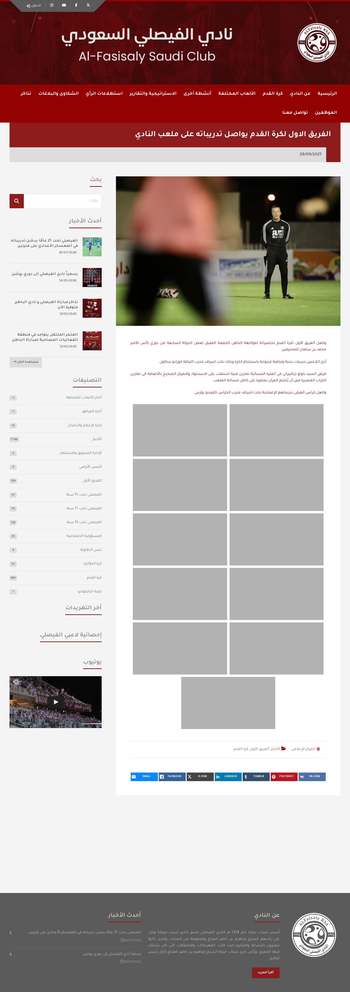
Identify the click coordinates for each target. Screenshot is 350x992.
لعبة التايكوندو (90, 592)
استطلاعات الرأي (104, 94)
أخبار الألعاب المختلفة (84, 398)
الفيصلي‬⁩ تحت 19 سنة (84, 523)
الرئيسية (327, 94)
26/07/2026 (68, 253)
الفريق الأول (259, 749)
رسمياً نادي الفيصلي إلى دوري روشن (45, 274)
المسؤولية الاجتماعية (84, 536)
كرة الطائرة (93, 564)
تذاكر (26, 94)
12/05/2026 (68, 314)
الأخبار (275, 749)
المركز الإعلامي (303, 749)
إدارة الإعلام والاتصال (85, 426)
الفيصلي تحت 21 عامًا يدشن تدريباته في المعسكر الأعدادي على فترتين (84, 933)
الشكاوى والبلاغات (58, 94)
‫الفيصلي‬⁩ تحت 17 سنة (84, 509)
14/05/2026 (68, 281)
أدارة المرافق (92, 412)
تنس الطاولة (91, 550)
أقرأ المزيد (266, 972)
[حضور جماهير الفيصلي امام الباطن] (56, 702)
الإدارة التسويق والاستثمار (81, 453)
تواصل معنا (295, 113)
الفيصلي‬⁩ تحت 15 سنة (84, 495)
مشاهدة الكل (27, 362)
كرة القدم (240, 749)
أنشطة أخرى (197, 94)
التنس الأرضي (90, 467)
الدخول (36, 6)
